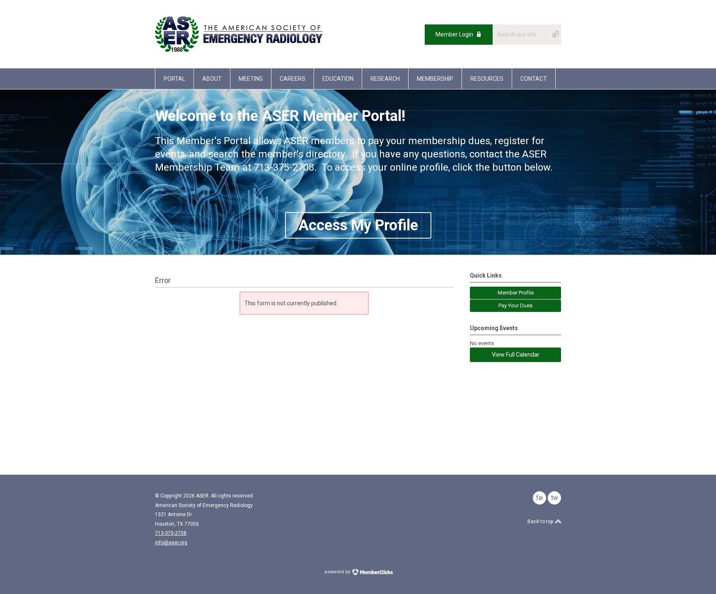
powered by (337, 572)
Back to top (540, 521)
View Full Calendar (515, 354)
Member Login (454, 34)
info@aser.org (171, 543)
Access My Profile (358, 225)
